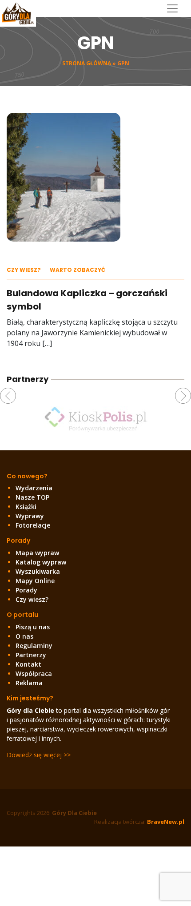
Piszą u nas (33, 627)
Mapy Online (35, 580)
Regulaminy (34, 645)
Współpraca (34, 673)
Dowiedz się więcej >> (39, 755)
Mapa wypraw (37, 552)
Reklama (29, 683)
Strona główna (86, 63)
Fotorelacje (33, 525)
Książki (26, 506)
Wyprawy (30, 516)
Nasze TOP (32, 497)
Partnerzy (31, 655)
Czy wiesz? (24, 270)
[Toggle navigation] (175, 8)
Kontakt (28, 664)
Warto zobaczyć (77, 270)
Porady (26, 590)
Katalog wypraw (41, 562)
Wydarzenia (34, 488)
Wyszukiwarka (38, 571)
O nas (24, 636)
